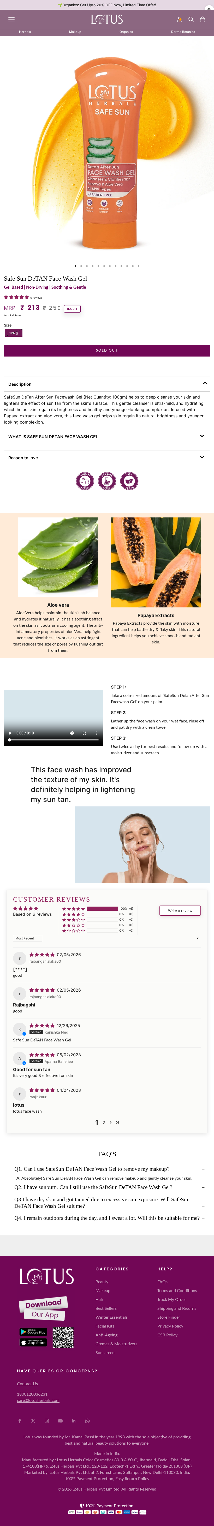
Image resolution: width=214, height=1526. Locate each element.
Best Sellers (106, 1308)
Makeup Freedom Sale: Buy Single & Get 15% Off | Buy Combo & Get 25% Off (107, 5)
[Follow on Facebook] (19, 1421)
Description (20, 384)
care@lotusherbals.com (38, 1400)
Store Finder (168, 1317)
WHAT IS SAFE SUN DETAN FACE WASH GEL (53, 436)
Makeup (103, 1291)
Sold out (107, 350)
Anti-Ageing (106, 1335)
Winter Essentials (112, 1317)
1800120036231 (32, 1394)
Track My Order (171, 1300)
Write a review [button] (180, 910)
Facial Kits (105, 1326)
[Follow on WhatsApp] (87, 1421)
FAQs (162, 1282)
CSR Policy (167, 1335)
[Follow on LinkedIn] (73, 1421)
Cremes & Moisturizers (116, 1344)
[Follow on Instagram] (46, 1421)
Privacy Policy (170, 1326)
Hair (99, 1300)
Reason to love (23, 457)
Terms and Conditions (177, 1291)
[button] (17, 297)
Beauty (102, 1282)
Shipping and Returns (176, 1308)
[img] (42, 954)
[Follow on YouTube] (60, 1421)
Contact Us (27, 1384)
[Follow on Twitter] (33, 1421)
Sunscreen (105, 1353)
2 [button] (104, 1122)
